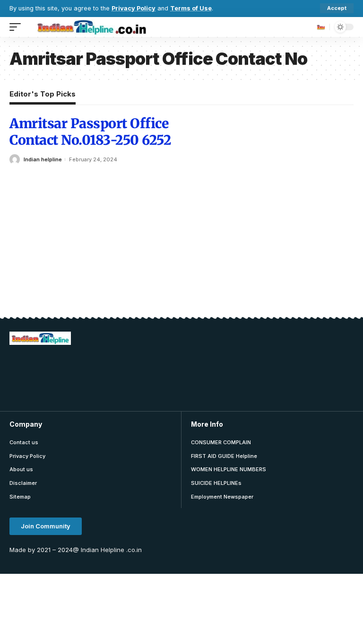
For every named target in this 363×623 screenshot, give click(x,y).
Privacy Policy (134, 8)
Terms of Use (191, 8)
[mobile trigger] (17, 27)
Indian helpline (43, 159)
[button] (45, 526)
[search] (320, 27)
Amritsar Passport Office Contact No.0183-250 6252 (90, 132)
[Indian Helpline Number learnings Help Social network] (95, 27)
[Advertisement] (181, 376)
